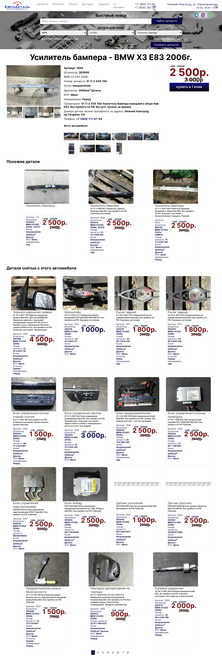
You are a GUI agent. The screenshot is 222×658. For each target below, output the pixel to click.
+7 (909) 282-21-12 (145, 7)
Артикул (69, 68)
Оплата (73, 4)
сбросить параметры (166, 38)
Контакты (58, 4)
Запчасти (42, 4)
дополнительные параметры (60, 38)
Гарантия (103, 4)
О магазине (119, 6)
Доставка (87, 4)
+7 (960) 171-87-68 (145, 4)
